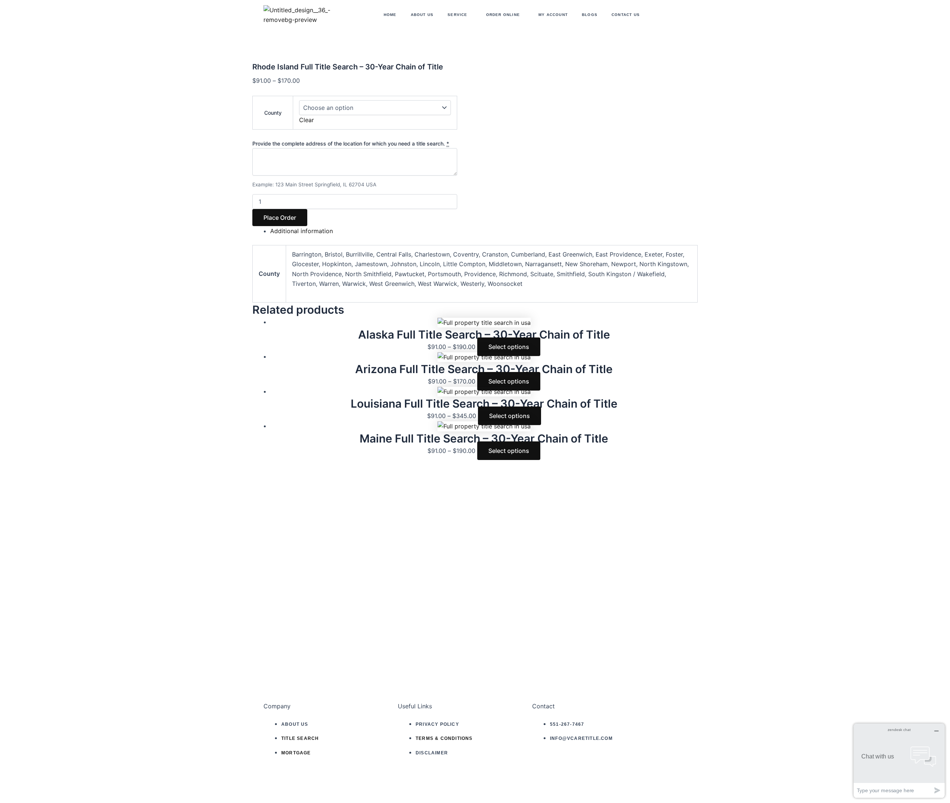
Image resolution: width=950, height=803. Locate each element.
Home (390, 15)
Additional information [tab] (301, 231)
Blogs (589, 15)
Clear (306, 120)
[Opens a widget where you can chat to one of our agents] (899, 760)
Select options (508, 346)
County (273, 113)
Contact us (626, 15)
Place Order (279, 217)
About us (422, 15)
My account (553, 15)
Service (457, 15)
